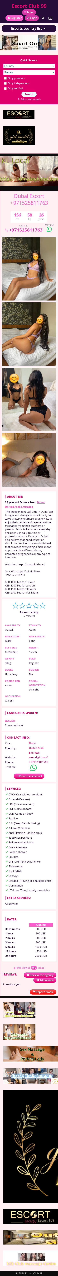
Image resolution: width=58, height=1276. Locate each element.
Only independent (18, 83)
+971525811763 (25, 230)
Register (16, 18)
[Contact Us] (50, 18)
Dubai (40, 502)
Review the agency (42, 975)
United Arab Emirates (19, 507)
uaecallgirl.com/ (38, 757)
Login (33, 18)
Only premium (16, 78)
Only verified (15, 88)
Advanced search (31, 99)
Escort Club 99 (29, 5)
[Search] (43, 18)
